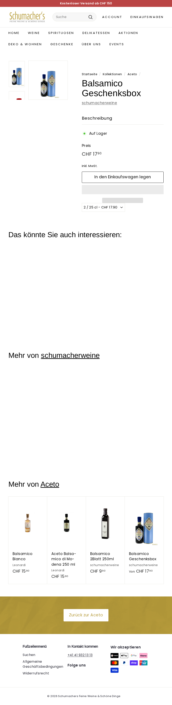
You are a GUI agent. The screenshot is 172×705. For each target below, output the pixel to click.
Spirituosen (61, 33)
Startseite (89, 74)
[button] (123, 189)
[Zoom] (48, 80)
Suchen (29, 654)
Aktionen (128, 33)
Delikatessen (96, 33)
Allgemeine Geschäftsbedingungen (43, 664)
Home (14, 33)
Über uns (91, 44)
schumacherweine (99, 102)
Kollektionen (112, 74)
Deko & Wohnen (25, 44)
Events (116, 44)
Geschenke (61, 44)
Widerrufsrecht (36, 673)
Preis (86, 145)
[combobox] (74, 17)
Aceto (132, 74)
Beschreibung (97, 118)
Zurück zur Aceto (86, 615)
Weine (34, 33)
